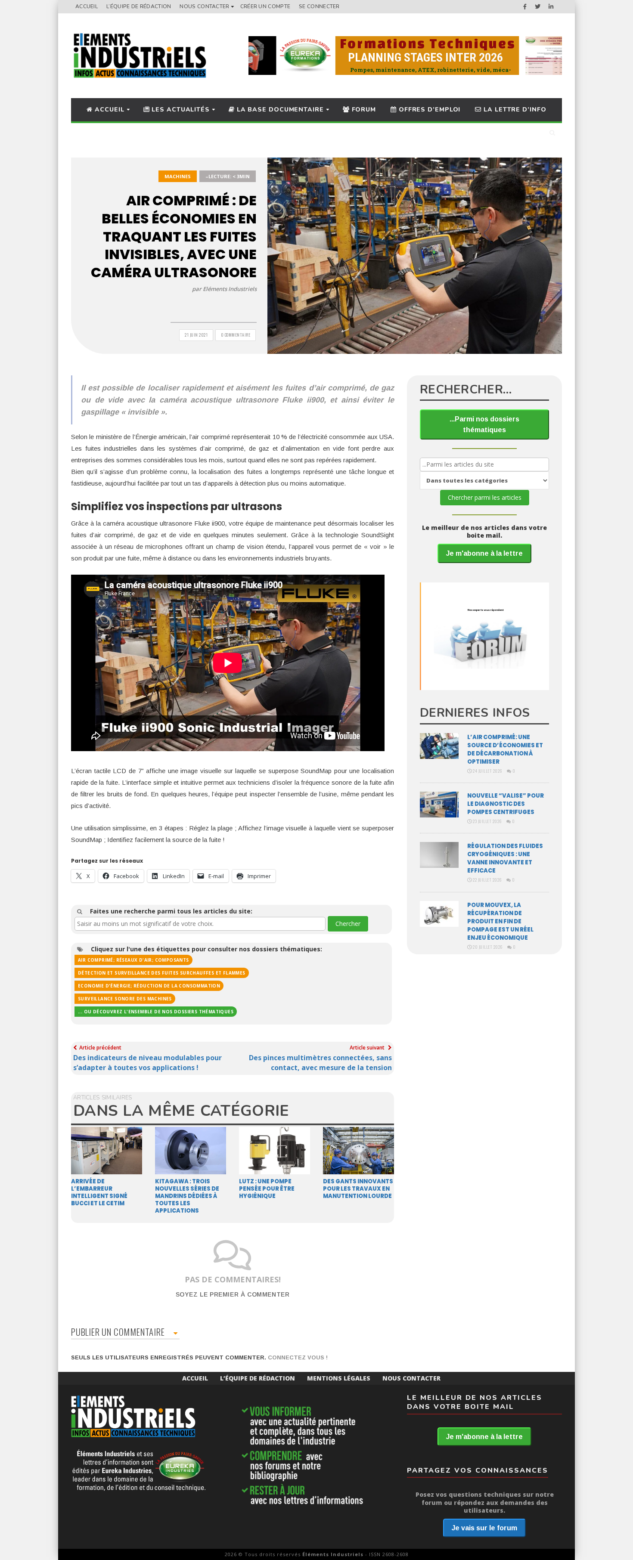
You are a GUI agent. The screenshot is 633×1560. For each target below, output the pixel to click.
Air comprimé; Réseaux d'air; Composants (133, 960)
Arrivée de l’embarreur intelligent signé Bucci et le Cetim (99, 1192)
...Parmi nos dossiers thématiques (484, 424)
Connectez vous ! (298, 1357)
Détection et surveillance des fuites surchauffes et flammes (161, 973)
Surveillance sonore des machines (125, 999)
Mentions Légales (338, 1378)
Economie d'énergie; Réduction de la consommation (149, 986)
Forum (363, 109)
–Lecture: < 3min (227, 176)
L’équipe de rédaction (138, 6)
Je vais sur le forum (484, 1528)
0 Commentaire (236, 334)
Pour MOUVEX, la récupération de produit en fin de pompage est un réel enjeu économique (500, 921)
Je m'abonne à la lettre (484, 553)
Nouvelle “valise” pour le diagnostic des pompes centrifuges (505, 804)
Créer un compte (265, 6)
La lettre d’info (513, 109)
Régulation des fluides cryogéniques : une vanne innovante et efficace (505, 858)
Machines (177, 176)
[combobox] (200, 924)
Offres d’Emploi (428, 109)
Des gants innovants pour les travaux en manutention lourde (358, 1188)
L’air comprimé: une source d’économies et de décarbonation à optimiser (505, 749)
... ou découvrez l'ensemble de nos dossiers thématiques (155, 1012)
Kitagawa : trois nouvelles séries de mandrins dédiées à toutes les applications (187, 1196)
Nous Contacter (204, 6)
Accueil (86, 6)
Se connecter (319, 6)
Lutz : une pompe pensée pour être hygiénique (267, 1188)
